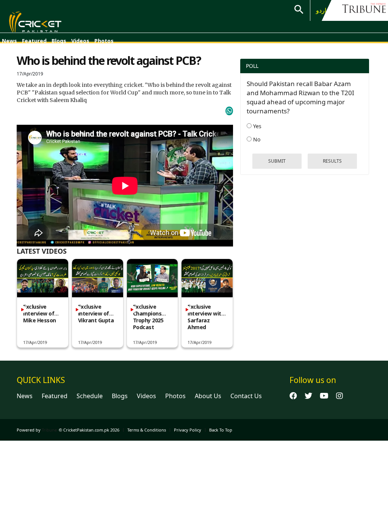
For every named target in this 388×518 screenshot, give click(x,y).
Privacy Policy (187, 430)
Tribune (49, 430)
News (9, 40)
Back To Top (220, 430)
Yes (256, 126)
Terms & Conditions (146, 430)
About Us (208, 396)
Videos (80, 40)
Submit (277, 161)
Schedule (90, 396)
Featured (34, 40)
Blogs (59, 40)
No (256, 139)
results (332, 161)
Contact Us (246, 396)
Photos (104, 40)
